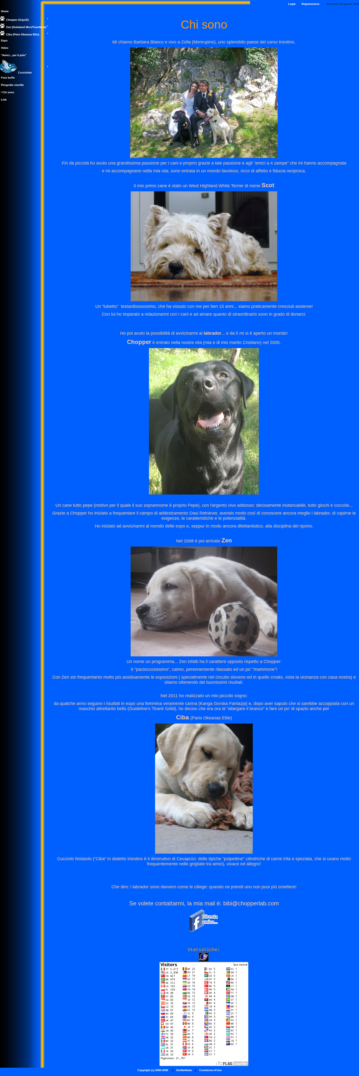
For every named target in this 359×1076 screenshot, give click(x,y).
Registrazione (310, 3)
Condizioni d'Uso (210, 1070)
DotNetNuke (184, 1070)
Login (292, 3)
